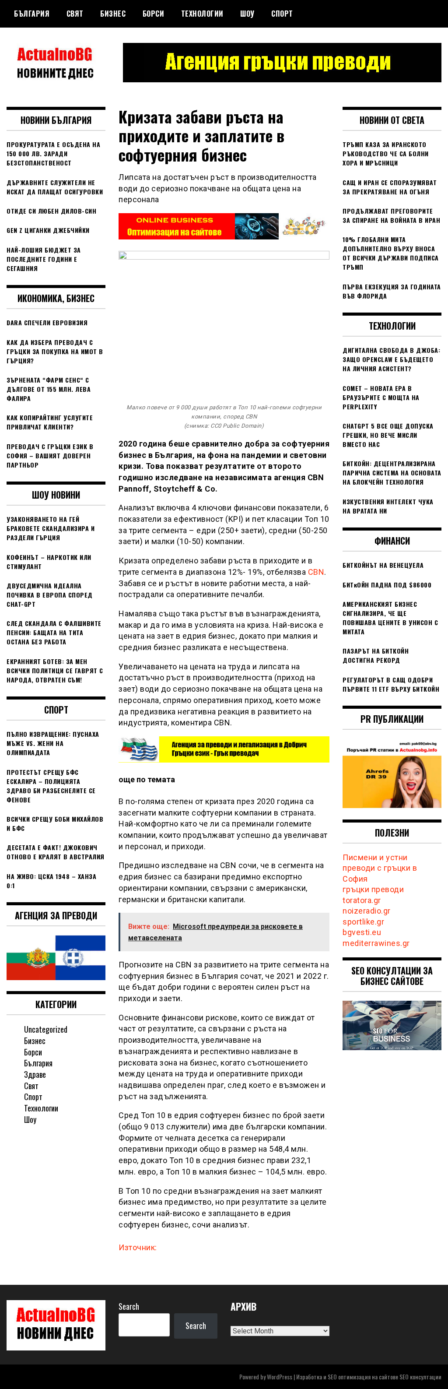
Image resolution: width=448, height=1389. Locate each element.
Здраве (35, 1074)
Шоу (247, 13)
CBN (316, 572)
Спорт (282, 13)
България (31, 13)
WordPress (279, 1376)
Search (129, 1306)
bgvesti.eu (362, 932)
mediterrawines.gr (376, 943)
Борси (153, 13)
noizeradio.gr (367, 910)
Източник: (138, 1247)
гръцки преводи (373, 889)
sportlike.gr (363, 921)
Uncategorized (45, 1029)
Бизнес (113, 13)
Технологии (202, 13)
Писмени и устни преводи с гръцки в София (380, 868)
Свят (75, 13)
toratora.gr (362, 900)
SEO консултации (420, 1376)
